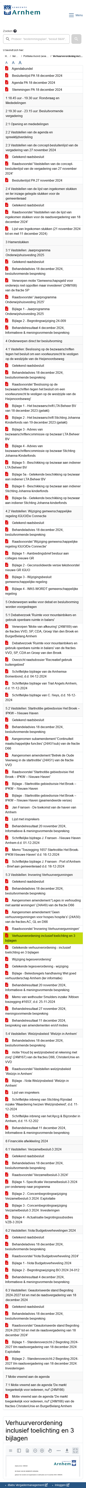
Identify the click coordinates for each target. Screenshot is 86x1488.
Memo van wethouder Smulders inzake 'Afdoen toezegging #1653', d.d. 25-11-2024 (42, 999)
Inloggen (60, 1485)
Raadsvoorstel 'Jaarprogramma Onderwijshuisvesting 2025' (30, 300)
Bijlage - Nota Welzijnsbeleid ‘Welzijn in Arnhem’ (37, 1083)
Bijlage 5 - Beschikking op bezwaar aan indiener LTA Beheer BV (43, 465)
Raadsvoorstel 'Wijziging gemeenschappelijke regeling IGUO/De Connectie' (41, 544)
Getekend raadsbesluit (27, 157)
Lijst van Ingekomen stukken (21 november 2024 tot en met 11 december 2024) (43, 231)
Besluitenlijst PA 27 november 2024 (36, 180)
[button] (76, 39)
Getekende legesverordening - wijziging (39, 966)
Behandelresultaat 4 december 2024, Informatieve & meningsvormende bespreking (37, 330)
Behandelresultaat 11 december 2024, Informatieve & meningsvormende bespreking (37, 1130)
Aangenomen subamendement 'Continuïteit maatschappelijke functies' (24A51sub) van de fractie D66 (42, 743)
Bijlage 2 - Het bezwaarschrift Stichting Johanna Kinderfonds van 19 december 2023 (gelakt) (42, 420)
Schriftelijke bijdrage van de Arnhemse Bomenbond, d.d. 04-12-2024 (36, 674)
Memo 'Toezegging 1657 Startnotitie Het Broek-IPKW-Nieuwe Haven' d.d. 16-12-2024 (42, 852)
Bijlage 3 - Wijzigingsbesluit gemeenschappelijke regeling (28, 579)
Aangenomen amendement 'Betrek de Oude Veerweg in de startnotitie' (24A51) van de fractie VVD (39, 760)
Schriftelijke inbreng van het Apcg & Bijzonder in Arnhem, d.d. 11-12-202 (42, 1118)
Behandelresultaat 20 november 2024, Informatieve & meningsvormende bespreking (37, 828)
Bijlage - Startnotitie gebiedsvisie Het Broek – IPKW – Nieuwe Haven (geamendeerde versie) (40, 798)
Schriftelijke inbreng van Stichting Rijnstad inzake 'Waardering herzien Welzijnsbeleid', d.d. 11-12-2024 (41, 1104)
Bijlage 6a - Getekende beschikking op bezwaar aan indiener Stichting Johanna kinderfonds (42, 500)
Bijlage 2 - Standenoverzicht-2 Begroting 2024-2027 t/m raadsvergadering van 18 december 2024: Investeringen (41, 1363)
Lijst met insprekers (25, 819)
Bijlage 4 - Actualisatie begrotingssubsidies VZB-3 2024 (39, 1220)
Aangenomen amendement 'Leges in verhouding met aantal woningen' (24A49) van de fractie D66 (43, 903)
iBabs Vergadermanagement (26, 1485)
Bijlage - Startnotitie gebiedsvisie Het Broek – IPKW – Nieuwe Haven (40, 786)
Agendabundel (22, 68)
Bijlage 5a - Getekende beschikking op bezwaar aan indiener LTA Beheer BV (42, 477)
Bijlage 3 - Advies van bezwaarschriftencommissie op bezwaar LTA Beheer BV (42, 434)
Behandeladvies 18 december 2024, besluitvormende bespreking (34, 271)
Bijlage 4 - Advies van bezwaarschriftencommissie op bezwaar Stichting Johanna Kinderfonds (40, 450)
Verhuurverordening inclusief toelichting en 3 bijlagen (40, 938)
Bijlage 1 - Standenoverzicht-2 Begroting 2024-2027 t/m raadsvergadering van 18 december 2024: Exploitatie (41, 1346)
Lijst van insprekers (25, 1092)
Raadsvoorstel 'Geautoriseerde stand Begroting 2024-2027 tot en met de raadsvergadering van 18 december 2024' (42, 1330)
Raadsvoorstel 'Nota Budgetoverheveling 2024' (45, 1256)
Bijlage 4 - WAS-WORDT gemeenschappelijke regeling (41, 591)
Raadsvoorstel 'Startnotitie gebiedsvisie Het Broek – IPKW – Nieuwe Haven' (39, 774)
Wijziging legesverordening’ (31, 959)
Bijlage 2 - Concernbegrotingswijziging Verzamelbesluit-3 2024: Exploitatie (36, 1196)
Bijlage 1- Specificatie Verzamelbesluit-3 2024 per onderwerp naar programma (41, 1184)
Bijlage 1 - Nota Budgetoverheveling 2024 (41, 1263)
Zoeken (8, 31)
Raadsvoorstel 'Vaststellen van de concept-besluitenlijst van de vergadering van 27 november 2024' (41, 168)
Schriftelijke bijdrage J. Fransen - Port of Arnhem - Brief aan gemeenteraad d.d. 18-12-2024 (42, 864)
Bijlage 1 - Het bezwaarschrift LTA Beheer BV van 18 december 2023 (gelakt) (40, 408)
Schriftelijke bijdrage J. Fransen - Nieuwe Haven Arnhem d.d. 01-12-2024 (43, 840)
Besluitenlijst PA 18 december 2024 (36, 75)
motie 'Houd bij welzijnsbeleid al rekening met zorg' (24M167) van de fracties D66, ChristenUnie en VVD (42, 1057)
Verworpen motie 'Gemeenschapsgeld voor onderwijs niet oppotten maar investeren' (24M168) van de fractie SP (41, 285)
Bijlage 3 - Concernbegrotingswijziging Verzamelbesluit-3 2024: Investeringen (36, 1208)
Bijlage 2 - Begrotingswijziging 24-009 (38, 321)
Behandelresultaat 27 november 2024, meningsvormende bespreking (35, 1011)
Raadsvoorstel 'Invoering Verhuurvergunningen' (45, 928)
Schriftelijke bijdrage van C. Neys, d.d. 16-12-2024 (40, 698)
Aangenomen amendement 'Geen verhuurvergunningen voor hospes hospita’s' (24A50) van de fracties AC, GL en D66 (42, 916)
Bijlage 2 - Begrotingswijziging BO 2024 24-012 (45, 1270)
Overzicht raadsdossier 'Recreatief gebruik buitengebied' (38, 662)
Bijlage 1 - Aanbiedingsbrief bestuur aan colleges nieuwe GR (37, 556)
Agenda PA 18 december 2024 (33, 82)
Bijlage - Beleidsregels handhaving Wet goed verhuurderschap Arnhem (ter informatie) (40, 976)
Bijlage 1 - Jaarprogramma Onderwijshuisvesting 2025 (27, 311)
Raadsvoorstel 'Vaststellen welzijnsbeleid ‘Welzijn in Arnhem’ (38, 1071)
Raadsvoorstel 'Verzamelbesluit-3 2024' (39, 1175)
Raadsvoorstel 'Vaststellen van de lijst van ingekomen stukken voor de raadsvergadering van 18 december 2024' (42, 217)
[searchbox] (36, 39)
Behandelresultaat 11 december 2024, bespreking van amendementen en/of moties (36, 1023)
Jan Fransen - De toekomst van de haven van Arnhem (40, 810)
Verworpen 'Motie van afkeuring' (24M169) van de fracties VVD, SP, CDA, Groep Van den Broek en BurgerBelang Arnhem (41, 631)
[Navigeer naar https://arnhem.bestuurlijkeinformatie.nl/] (22, 15)
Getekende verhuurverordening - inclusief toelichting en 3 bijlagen (38, 950)
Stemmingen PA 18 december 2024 (36, 89)
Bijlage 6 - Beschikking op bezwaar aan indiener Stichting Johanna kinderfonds (43, 489)
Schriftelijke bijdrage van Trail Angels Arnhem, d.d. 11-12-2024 (41, 686)
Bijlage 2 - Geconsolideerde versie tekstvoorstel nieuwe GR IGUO (42, 568)
